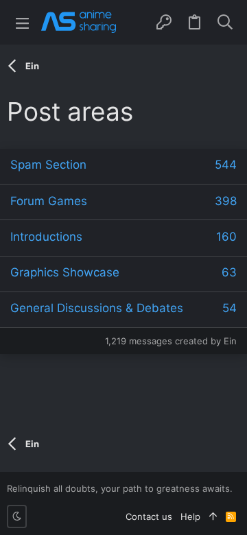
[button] (22, 22)
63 (229, 272)
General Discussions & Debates (96, 308)
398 (226, 201)
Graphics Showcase (64, 272)
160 (226, 236)
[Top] (213, 516)
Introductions (46, 236)
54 (229, 308)
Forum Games (48, 201)
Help (190, 516)
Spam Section (48, 164)
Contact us (149, 516)
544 (226, 164)
